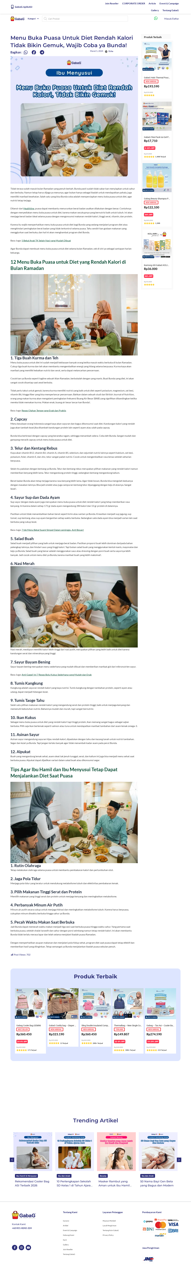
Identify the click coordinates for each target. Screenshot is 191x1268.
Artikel (65, 1225)
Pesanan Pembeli (109, 1221)
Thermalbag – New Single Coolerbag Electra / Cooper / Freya (142, 1025)
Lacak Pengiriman (109, 1225)
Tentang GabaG (170, 10)
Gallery (155, 10)
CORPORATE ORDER (133, 3)
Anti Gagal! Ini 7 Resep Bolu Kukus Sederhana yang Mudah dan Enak (57, 674)
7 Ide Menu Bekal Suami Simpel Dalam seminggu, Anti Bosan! (53, 529)
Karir (65, 1240)
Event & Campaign (169, 3)
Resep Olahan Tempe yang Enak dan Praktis (44, 410)
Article (152, 3)
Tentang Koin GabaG (111, 1230)
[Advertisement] (95, 1089)
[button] (25, 52)
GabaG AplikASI (23, 6)
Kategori (32, 18)
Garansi (66, 1221)
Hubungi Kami (68, 1235)
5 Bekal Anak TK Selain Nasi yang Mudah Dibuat (46, 240)
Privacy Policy (108, 1235)
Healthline (28, 208)
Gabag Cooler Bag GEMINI (28, 1025)
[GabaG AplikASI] (12, 7)
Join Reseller (112, 3)
